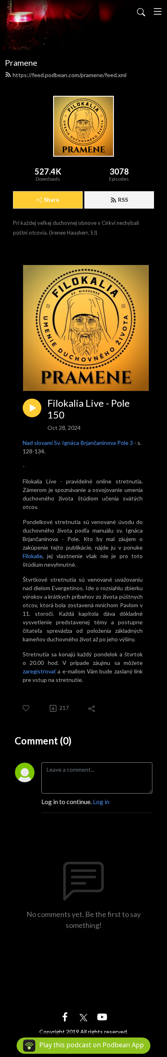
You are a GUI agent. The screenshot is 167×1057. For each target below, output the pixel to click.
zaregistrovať (39, 671)
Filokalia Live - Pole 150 (88, 409)
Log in (101, 801)
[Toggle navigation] (157, 11)
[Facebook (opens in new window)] (65, 1016)
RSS (123, 199)
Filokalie (33, 555)
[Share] (92, 708)
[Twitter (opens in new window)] (83, 1016)
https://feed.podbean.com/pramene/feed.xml (69, 74)
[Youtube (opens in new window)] (102, 1016)
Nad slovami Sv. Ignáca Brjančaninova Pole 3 (78, 442)
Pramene (21, 62)
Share (51, 199)
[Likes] (26, 708)
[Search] (141, 11)
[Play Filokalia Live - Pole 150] (32, 408)
